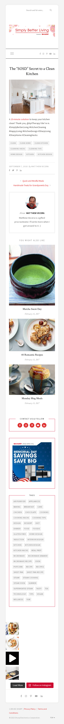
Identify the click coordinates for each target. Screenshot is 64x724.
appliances (34, 501)
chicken (18, 512)
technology (20, 594)
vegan (40, 594)
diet (38, 523)
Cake (40, 507)
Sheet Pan (18, 572)
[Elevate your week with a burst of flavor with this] (12, 673)
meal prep (36, 550)
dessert (28, 523)
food (26, 528)
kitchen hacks (21, 550)
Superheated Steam (23, 588)
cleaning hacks (18, 149)
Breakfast (29, 507)
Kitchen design (45, 154)
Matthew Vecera (40, 166)
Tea (46, 588)
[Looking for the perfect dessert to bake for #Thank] (12, 643)
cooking (44, 512)
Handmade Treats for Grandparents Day (31, 185)
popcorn (18, 567)
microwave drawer (37, 556)
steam (17, 578)
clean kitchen (41, 143)
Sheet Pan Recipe (35, 572)
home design (16, 154)
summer (32, 583)
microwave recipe (23, 561)
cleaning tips (35, 149)
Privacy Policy (30, 709)
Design (17, 523)
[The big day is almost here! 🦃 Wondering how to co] (12, 628)
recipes (40, 567)
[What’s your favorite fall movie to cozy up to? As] (12, 658)
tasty (39, 588)
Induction (19, 539)
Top (52, 718)
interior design (35, 539)
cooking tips (39, 518)
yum (28, 599)
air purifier (19, 501)
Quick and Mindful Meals (33, 181)
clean (13, 143)
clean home (25, 143)
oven (37, 561)
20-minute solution (20, 119)
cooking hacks (21, 518)
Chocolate (30, 512)
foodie (36, 528)
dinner (17, 528)
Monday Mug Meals (32, 398)
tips (31, 594)
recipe (29, 567)
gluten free (20, 534)
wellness (18, 599)
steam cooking (30, 578)
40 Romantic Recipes (32, 355)
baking (17, 507)
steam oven (19, 583)
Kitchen (30, 154)
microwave (19, 556)
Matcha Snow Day (32, 309)
